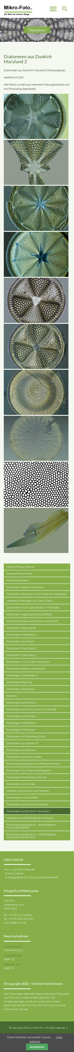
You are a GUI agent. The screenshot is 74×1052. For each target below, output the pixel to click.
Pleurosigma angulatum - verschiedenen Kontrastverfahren (31, 826)
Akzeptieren (37, 1047)
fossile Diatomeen (17, 580)
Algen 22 (9, 959)
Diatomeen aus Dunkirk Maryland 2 (28, 811)
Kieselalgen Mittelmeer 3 (21, 675)
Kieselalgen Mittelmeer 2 (21, 723)
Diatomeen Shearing (19, 682)
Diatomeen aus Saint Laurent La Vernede (31, 709)
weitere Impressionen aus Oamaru (27, 790)
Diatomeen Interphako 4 (21, 634)
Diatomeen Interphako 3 (21, 648)
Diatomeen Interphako (20, 689)
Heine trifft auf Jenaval (20, 567)
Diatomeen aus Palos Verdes (23, 757)
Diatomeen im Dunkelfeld (22, 797)
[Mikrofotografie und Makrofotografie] (18, 11)
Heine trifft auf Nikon (19, 573)
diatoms (11, 695)
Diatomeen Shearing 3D (21, 628)
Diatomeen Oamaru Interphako (25, 668)
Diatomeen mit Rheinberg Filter (25, 736)
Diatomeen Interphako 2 (21, 655)
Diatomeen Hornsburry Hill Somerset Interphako (36, 594)
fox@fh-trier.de (18, 922)
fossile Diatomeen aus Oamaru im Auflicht (32, 621)
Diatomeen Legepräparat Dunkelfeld (29, 614)
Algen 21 (9, 967)
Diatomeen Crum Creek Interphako (28, 662)
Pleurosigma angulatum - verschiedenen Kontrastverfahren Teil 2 (31, 835)
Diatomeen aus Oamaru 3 (22, 743)
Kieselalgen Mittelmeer (20, 729)
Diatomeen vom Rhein (20, 641)
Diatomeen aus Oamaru (21, 702)
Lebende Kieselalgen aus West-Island (29, 600)
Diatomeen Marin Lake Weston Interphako (32, 607)
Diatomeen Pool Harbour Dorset (26, 777)
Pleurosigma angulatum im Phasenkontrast (33, 763)
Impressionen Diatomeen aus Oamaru (29, 818)
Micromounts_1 (13, 950)
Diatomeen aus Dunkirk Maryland (27, 804)
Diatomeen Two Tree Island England (28, 770)
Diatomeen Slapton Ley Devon (25, 587)
